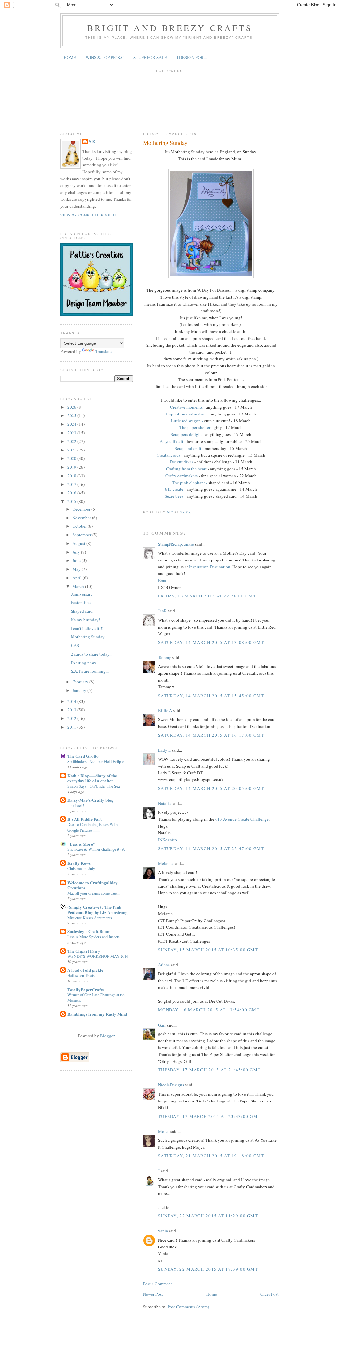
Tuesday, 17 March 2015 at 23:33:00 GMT (209, 1116)
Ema (162, 580)
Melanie (165, 863)
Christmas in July (81, 868)
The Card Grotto (83, 756)
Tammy (164, 657)
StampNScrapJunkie (176, 544)
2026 (72, 407)
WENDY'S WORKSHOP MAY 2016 (97, 956)
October (80, 526)
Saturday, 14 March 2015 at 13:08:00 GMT (211, 642)
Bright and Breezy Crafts (169, 27)
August (79, 543)
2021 (72, 450)
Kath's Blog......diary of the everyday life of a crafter (92, 778)
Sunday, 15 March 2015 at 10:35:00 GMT (208, 950)
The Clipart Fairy (83, 951)
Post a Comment (157, 1284)
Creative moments (187, 407)
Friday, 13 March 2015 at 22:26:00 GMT (207, 596)
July (77, 552)
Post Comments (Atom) (188, 1307)
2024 (72, 424)
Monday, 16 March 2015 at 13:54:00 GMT (209, 1010)
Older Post (269, 1294)
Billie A (165, 710)
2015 (72, 501)
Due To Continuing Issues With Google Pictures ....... (92, 827)
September (82, 535)
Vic (92, 141)
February (81, 682)
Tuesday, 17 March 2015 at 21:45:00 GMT (209, 1070)
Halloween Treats (81, 975)
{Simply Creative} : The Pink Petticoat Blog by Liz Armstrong (97, 909)
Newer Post (153, 1294)
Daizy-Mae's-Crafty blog (90, 800)
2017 (72, 484)
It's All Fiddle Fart (84, 819)
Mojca (164, 1131)
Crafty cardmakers (182, 476)
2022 (72, 441)
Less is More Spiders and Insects (93, 936)
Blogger (107, 1036)
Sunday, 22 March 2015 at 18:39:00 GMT (208, 1269)
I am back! (75, 805)
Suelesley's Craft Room (89, 931)
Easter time (81, 602)
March (79, 586)
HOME (70, 57)
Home (211, 1294)
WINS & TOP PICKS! (105, 57)
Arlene (164, 965)
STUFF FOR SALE (150, 57)
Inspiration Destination (209, 567)
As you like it (172, 441)
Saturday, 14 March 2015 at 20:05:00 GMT (211, 788)
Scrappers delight (187, 434)
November (82, 518)
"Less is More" (81, 844)
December (82, 509)
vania (163, 1231)
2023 (72, 433)
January (80, 690)
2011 (72, 727)
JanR (162, 611)
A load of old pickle (85, 970)
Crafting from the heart (187, 469)
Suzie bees (174, 496)
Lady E (165, 750)
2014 (72, 701)
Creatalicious (168, 455)
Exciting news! (84, 663)
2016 (72, 493)
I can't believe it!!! (87, 628)
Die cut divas (181, 462)
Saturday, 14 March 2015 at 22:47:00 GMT (211, 848)
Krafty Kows (79, 863)
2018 (72, 476)
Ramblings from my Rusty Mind (97, 1014)
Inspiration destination (187, 414)
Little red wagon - (187, 421)
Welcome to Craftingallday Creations (92, 885)
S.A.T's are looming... (90, 671)
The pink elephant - (189, 483)
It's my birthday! (85, 620)
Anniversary (82, 594)
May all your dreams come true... (93, 893)
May (77, 569)
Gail (162, 1025)
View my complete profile (89, 215)
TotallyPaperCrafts (85, 989)
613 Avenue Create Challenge (242, 819)
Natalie (164, 803)
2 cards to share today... (91, 654)
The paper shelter (194, 427)
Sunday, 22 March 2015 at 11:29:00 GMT (208, 1216)
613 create (174, 489)
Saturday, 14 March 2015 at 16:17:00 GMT (211, 735)
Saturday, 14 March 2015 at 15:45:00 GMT (211, 696)
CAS (75, 645)
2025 (72, 415)
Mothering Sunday (88, 637)
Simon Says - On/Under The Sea (93, 786)
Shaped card (82, 611)
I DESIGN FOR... (192, 57)
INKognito (167, 840)
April (78, 578)
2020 (72, 458)
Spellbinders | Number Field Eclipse (95, 761)
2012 (72, 718)
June (77, 560)
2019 (72, 467)
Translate (103, 351)
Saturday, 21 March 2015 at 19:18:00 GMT (211, 1156)
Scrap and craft (188, 448)
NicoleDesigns (171, 1085)
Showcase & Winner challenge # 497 (96, 849)
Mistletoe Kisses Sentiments (89, 917)
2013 (72, 710)
